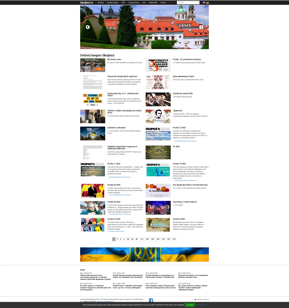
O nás (123, 2)
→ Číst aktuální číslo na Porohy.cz (185, 141)
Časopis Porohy (134, 2)
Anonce (163, 2)
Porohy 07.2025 (113, 219)
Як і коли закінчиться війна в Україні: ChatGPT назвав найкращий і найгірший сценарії (193, 288)
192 (157, 239)
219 (163, 239)
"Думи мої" (177, 110)
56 (132, 239)
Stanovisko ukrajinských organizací (122, 76)
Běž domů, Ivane (114, 59)
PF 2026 (176, 146)
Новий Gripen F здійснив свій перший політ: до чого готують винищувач (127, 287)
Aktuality (101, 2)
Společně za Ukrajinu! (116, 127)
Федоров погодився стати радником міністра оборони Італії (193, 276)
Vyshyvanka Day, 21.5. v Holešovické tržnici (122, 94)
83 (137, 239)
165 (152, 239)
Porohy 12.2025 (179, 127)
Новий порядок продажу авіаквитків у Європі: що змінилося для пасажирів (128, 276)
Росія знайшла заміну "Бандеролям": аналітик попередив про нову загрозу (161, 287)
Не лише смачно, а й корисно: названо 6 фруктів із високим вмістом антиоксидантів (95, 288)
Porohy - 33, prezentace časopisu (187, 59)
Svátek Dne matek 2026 (183, 93)
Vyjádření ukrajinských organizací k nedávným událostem (122, 147)
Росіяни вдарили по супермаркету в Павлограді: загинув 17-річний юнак (160, 276)
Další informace (200, 305)
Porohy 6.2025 (179, 219)
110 (141, 239)
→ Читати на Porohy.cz (115, 231)
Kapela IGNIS (153, 2)
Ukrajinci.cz (86, 2)
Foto (144, 2)
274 (174, 239)
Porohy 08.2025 (113, 202)
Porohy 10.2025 (179, 163)
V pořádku (189, 305)
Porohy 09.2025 (113, 185)
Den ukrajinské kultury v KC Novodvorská (190, 185)
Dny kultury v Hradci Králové (185, 202)
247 (168, 239)
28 (128, 239)
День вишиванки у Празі (183, 76)
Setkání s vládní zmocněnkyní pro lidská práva (124, 111)
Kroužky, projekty (112, 2)
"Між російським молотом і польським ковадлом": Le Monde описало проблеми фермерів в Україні (95, 277)
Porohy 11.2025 (113, 163)
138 (147, 239)
